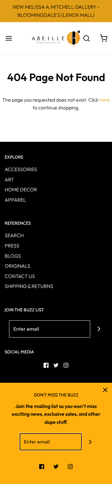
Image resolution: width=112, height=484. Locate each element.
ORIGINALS (17, 266)
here (105, 100)
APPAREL (15, 200)
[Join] (98, 329)
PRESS (12, 245)
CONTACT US (20, 276)
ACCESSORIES (21, 169)
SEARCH (14, 235)
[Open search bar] (86, 38)
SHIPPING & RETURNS (29, 286)
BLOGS (13, 256)
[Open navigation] (8, 38)
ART (9, 179)
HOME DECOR (21, 189)
